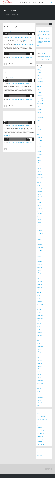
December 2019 (40, 191)
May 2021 (39, 165)
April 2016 (39, 258)
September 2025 (40, 84)
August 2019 (39, 197)
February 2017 (39, 244)
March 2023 (39, 131)
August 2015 (39, 270)
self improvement (13, 119)
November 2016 (40, 247)
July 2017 (38, 236)
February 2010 (39, 358)
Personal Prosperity (40, 433)
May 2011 (38, 341)
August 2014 (39, 289)
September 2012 (40, 318)
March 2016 (39, 259)
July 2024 (39, 106)
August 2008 (39, 385)
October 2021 (39, 157)
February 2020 (39, 188)
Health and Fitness (40, 424)
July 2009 (39, 368)
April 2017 (39, 241)
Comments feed (40, 455)
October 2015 (39, 267)
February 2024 (39, 114)
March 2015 (39, 278)
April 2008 (39, 391)
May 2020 (39, 183)
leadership (39, 425)
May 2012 (39, 324)
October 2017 (39, 231)
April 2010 (39, 355)
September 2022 (40, 140)
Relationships (39, 441)
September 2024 (40, 103)
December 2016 (40, 245)
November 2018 (40, 211)
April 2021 (39, 166)
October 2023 (39, 120)
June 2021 (39, 163)
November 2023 (40, 118)
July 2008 (39, 386)
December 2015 (39, 264)
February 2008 (39, 394)
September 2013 (40, 304)
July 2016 (38, 253)
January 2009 (39, 377)
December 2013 (39, 301)
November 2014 (40, 284)
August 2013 (39, 306)
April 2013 (39, 309)
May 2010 (39, 354)
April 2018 (39, 222)
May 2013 (39, 307)
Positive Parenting (40, 436)
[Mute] (29, 54)
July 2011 (38, 338)
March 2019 (39, 205)
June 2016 (39, 255)
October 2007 (39, 400)
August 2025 (39, 86)
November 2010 (40, 346)
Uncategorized (39, 442)
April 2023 (39, 129)
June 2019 (39, 200)
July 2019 (38, 199)
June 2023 (39, 126)
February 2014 (39, 298)
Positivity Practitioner (40, 438)
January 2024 (39, 115)
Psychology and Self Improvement (43, 439)
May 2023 (39, 128)
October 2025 (39, 83)
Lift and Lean (8, 73)
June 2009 (39, 369)
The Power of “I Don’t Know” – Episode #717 (43, 35)
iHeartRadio (27, 37)
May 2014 (39, 293)
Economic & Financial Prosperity (42, 419)
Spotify (16, 37)
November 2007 (40, 399)
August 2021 (39, 160)
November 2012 (40, 315)
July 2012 (38, 321)
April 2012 (39, 326)
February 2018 (39, 225)
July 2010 (38, 351)
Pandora (22, 37)
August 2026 (39, 67)
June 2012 (39, 323)
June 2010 (39, 352)
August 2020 (39, 179)
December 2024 (40, 98)
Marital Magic (39, 427)
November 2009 (40, 363)
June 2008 (39, 388)
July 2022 (38, 143)
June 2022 (39, 145)
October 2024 (39, 101)
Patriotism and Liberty (40, 430)
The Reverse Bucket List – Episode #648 (46, 56)
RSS (31, 37)
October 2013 (39, 303)
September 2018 (40, 214)
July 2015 (38, 272)
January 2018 (39, 227)
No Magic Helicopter (11, 27)
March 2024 (39, 112)
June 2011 (39, 340)
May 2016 (39, 256)
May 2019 (39, 202)
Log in (38, 452)
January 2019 (39, 208)
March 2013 (39, 310)
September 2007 (40, 402)
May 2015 (39, 275)
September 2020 (40, 177)
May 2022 (39, 146)
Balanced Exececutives (41, 416)
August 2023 (39, 123)
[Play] (4, 34)
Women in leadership (40, 444)
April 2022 (39, 148)
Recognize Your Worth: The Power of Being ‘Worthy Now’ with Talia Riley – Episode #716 (44, 38)
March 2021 (39, 168)
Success (12, 77)
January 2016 (39, 262)
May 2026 (39, 72)
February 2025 (39, 95)
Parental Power (39, 428)
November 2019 (40, 193)
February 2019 (39, 207)
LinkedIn (38, 2)
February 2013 (39, 312)
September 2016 (40, 250)
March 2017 (39, 242)
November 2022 (40, 137)
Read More (31, 63)
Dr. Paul (25, 40)
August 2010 (39, 349)
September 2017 (40, 233)
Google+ (42, 2)
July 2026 (39, 69)
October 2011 (39, 335)
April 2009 (39, 372)
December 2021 (39, 154)
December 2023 (40, 117)
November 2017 (40, 230)
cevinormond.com (7, 135)
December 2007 (40, 397)
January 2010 (39, 360)
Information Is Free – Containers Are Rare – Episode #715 (44, 42)
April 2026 (39, 73)
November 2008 (40, 380)
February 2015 (39, 279)
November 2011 (39, 334)
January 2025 (39, 97)
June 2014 (39, 292)
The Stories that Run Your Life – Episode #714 (43, 45)
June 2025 (39, 89)
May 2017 (39, 239)
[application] (19, 34)
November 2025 (40, 81)
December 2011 (39, 332)
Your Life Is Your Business (13, 115)
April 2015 (39, 276)
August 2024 (39, 104)
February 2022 (39, 151)
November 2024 (40, 100)
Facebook (25, 2)
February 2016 (39, 261)
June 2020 (39, 182)
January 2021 (39, 171)
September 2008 (40, 383)
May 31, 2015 (6, 28)
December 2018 (40, 210)
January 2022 (39, 152)
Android (19, 37)
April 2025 (39, 92)
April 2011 (38, 343)
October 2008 (39, 382)
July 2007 (39, 405)
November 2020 (40, 174)
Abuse (38, 413)
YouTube (34, 2)
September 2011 (40, 337)
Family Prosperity (40, 422)
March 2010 (39, 357)
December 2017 (39, 228)
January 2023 (39, 134)
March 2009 (39, 374)
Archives (21, 2)
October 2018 (39, 213)
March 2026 (39, 75)
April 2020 (39, 185)
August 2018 (39, 216)
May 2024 (39, 109)
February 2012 (39, 329)
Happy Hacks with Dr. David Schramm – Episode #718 (43, 32)
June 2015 (39, 273)
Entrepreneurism (40, 421)
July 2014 (38, 290)
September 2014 (40, 287)
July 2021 (38, 162)
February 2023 (39, 132)
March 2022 (39, 149)
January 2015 (39, 281)
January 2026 (39, 78)
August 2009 (39, 366)
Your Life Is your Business (22, 119)
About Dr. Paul (43, 53)
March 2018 (39, 224)
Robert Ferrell (9, 77)
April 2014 (39, 295)
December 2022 (40, 135)
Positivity (9, 119)
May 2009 (39, 371)
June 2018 (39, 219)
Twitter (30, 2)
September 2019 (40, 196)
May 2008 (39, 389)
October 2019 (39, 194)
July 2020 (39, 180)
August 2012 (39, 320)
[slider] (33, 33)
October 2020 (39, 176)
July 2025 (38, 87)
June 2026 (39, 70)
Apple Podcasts (11, 37)
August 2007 (39, 403)
